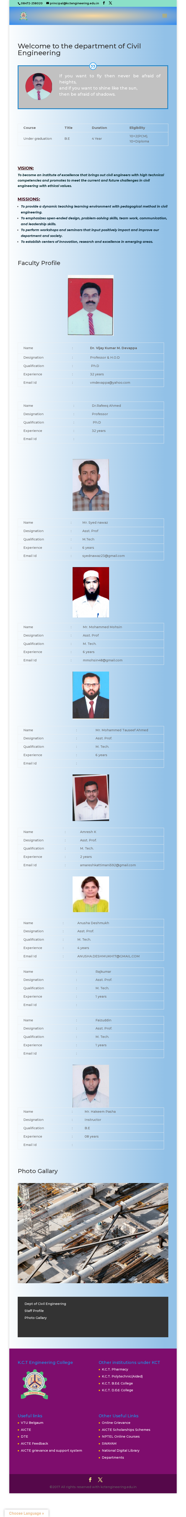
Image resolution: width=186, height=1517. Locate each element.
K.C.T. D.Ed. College (117, 1390)
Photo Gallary (35, 1318)
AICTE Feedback (34, 1443)
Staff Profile (34, 1311)
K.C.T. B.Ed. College (117, 1383)
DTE (24, 1436)
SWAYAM (109, 1443)
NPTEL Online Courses (121, 1436)
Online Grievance (116, 1423)
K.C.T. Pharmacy (115, 1369)
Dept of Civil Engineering (45, 1304)
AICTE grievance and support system (51, 1450)
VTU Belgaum (32, 1423)
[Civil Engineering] (93, 1282)
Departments (113, 1457)
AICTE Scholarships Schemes (126, 1430)
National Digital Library (121, 1450)
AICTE (26, 1430)
